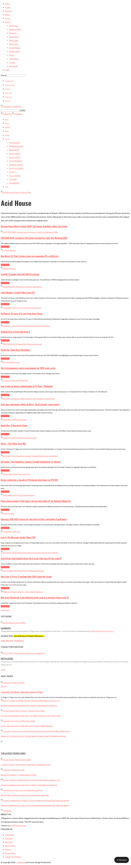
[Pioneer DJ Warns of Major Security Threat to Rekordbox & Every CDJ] (30, 700)
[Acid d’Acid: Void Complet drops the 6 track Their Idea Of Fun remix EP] (29, 552)
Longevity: (6, 628)
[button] (121, 860)
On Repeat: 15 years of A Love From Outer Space (22, 313)
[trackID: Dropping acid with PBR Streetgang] (8, 268)
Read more (5, 247)
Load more (5, 610)
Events (8, 18)
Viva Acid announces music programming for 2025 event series (28, 368)
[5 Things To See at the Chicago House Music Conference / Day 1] (16, 760)
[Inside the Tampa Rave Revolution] (21, 344)
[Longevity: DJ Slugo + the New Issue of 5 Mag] (12, 683)
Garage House (15, 48)
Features (8, 11)
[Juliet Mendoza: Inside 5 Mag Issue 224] (21, 287)
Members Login (9, 81)
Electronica (13, 44)
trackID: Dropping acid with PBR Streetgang (20, 274)
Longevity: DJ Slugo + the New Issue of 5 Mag (22, 692)
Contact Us (8, 101)
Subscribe (9, 838)
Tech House (14, 59)
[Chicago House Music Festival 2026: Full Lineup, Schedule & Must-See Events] (23, 711)
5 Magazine (9, 835)
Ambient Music (15, 29)
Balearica (12, 33)
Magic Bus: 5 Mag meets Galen (14, 425)
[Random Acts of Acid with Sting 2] (25, 326)
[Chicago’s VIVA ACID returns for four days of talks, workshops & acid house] (7, 513)
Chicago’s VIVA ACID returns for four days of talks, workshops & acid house (34, 519)
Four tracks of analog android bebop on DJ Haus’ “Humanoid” (27, 386)
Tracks (7, 7)
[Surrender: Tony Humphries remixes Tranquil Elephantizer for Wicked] (29, 456)
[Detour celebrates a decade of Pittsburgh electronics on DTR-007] (15, 474)
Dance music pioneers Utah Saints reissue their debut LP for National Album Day (36, 501)
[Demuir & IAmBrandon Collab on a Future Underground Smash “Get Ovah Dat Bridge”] (35, 800)
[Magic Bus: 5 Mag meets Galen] (14, 420)
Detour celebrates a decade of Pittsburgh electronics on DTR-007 (29, 479)
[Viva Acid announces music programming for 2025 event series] (10, 362)
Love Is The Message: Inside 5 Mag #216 (18, 537)
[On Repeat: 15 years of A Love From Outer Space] (21, 308)
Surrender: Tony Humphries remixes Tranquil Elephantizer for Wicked (30, 461)
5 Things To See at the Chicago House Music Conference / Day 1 (26, 765)
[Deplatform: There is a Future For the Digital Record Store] (21, 790)
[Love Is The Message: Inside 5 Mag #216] (10, 531)
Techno (12, 62)
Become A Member (10, 85)
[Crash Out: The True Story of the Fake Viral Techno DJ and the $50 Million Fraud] (35, 731)
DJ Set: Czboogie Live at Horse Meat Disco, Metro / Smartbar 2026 (27, 726)
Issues (4, 686)
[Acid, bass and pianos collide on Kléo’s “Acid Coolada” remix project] (28, 398)
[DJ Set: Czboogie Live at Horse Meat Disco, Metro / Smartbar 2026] (18, 721)
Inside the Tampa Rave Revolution (15, 349)
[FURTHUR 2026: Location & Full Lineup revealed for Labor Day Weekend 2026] (29, 232)
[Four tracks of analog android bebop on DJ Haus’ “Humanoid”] (14, 380)
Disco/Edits (13, 40)
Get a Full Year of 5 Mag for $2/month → (29, 636)
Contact (8, 849)
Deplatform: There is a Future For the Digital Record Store (25, 795)
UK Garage (13, 66)
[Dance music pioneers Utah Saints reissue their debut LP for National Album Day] (17, 495)
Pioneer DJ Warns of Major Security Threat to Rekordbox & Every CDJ (29, 706)
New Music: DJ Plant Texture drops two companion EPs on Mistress (30, 256)
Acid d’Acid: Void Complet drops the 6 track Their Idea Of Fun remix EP (31, 558)
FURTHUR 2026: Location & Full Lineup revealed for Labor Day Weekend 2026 (34, 238)
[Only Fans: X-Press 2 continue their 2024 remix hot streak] (22, 571)
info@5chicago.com (18, 825)
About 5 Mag (8, 93)
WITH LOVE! (7, 658)
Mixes (7, 15)
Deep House (14, 37)
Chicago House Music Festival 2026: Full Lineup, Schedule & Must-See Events (34, 226)
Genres (8, 22)
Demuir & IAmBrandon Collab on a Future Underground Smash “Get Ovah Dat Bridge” (35, 805)
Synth (11, 55)
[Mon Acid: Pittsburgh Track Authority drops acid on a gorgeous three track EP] (22, 592)
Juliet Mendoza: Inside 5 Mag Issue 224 (18, 292)
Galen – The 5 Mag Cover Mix (13, 443)
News (7, 4)
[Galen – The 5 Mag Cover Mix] (19, 438)
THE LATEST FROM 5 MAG (13, 753)
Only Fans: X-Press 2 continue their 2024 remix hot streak (26, 576)
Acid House (13, 26)
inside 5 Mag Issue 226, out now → (102, 631)
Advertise (7, 89)
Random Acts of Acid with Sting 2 (15, 331)
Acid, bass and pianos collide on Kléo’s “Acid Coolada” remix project (30, 404)
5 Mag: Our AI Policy (13, 857)
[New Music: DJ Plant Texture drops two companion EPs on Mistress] (8, 250)
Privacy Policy (10, 853)
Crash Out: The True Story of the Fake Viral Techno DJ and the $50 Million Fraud (33, 736)
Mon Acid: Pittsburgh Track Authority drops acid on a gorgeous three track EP (35, 597)
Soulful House (14, 51)
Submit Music (8, 97)
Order (3, 670)
